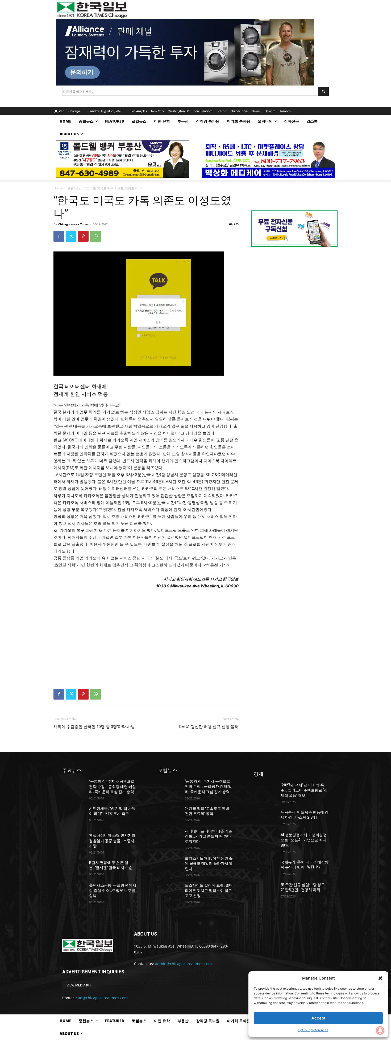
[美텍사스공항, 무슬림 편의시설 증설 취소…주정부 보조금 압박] (73, 891)
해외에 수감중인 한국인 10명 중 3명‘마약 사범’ (94, 726)
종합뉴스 (74, 188)
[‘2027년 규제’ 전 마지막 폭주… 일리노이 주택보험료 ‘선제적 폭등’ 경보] (265, 790)
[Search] (323, 91)
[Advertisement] (93, 632)
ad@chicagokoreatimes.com (103, 997)
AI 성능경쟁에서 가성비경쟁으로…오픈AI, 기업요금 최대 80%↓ (304, 840)
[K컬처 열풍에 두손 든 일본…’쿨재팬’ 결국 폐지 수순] (73, 868)
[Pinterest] (83, 236)
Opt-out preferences (313, 1030)
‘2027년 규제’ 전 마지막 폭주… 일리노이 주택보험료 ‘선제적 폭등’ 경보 (304, 790)
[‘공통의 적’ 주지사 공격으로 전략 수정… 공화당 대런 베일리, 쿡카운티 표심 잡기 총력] (73, 787)
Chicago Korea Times (73, 224)
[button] (380, 978)
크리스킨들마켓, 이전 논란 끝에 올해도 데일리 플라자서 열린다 (209, 863)
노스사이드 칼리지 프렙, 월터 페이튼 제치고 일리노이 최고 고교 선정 (209, 890)
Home (58, 188)
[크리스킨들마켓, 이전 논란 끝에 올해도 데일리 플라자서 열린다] (169, 864)
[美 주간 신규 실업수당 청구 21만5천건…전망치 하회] (265, 890)
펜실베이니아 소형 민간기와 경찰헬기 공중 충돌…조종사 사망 (112, 840)
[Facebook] (58, 236)
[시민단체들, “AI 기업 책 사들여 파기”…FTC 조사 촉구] (73, 814)
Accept (318, 1018)
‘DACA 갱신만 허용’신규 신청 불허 (208, 726)
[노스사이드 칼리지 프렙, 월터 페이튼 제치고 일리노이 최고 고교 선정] (169, 891)
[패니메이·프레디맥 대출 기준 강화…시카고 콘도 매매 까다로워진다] (169, 836)
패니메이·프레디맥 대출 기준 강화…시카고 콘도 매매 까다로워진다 (208, 836)
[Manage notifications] (380, 1030)
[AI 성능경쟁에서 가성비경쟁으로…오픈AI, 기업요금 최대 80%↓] (265, 840)
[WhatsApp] (95, 236)
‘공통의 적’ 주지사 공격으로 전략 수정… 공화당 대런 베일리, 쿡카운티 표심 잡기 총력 (112, 786)
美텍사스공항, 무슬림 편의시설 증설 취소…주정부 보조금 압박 (112, 890)
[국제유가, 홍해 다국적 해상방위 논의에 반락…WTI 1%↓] (265, 867)
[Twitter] (71, 236)
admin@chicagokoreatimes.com (183, 963)
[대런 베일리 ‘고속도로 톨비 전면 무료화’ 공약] (169, 814)
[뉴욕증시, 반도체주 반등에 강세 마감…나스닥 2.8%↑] (265, 818)
